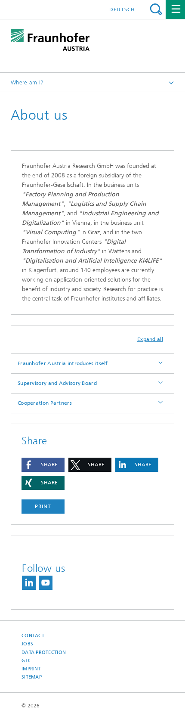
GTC (26, 660)
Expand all (150, 339)
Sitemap (32, 677)
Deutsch (122, 9)
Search (156, 9)
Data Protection (44, 652)
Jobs (27, 644)
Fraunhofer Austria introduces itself (63, 363)
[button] (43, 465)
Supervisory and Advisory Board (57, 383)
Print (43, 506)
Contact (33, 635)
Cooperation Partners (45, 403)
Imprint (31, 669)
